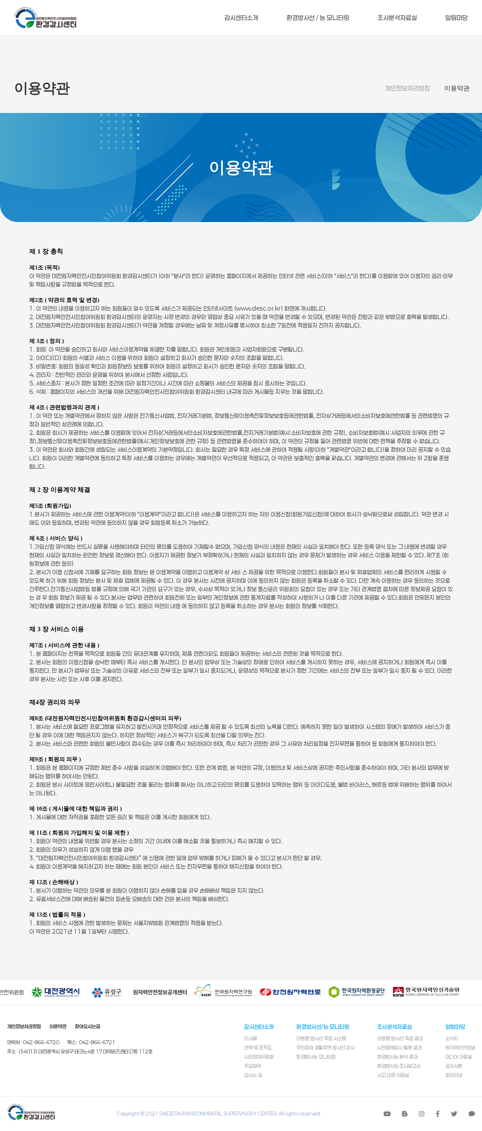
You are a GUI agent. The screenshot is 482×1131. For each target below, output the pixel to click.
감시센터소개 (241, 18)
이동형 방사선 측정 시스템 (321, 1038)
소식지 (451, 1038)
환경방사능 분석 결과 (397, 1057)
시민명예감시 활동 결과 (399, 1048)
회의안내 (453, 1075)
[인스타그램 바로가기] (421, 1114)
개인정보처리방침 (407, 88)
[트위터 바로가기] (454, 1114)
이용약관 (457, 88)
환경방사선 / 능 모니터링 (318, 18)
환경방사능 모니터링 (316, 1057)
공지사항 (453, 1066)
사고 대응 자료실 (393, 1075)
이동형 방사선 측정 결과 (400, 1038)
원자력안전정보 (460, 1048)
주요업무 (252, 1066)
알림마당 (456, 18)
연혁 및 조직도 (258, 1048)
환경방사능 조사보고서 (399, 1066)
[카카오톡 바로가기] (472, 1114)
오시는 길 (253, 1075)
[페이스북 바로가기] (438, 1114)
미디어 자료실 (458, 1057)
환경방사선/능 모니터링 (322, 1026)
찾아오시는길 (87, 1026)
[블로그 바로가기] (405, 1114)
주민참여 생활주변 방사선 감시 (325, 1048)
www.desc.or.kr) (259, 308)
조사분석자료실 (397, 18)
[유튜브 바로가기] (387, 1114)
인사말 (250, 1038)
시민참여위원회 (259, 1057)
